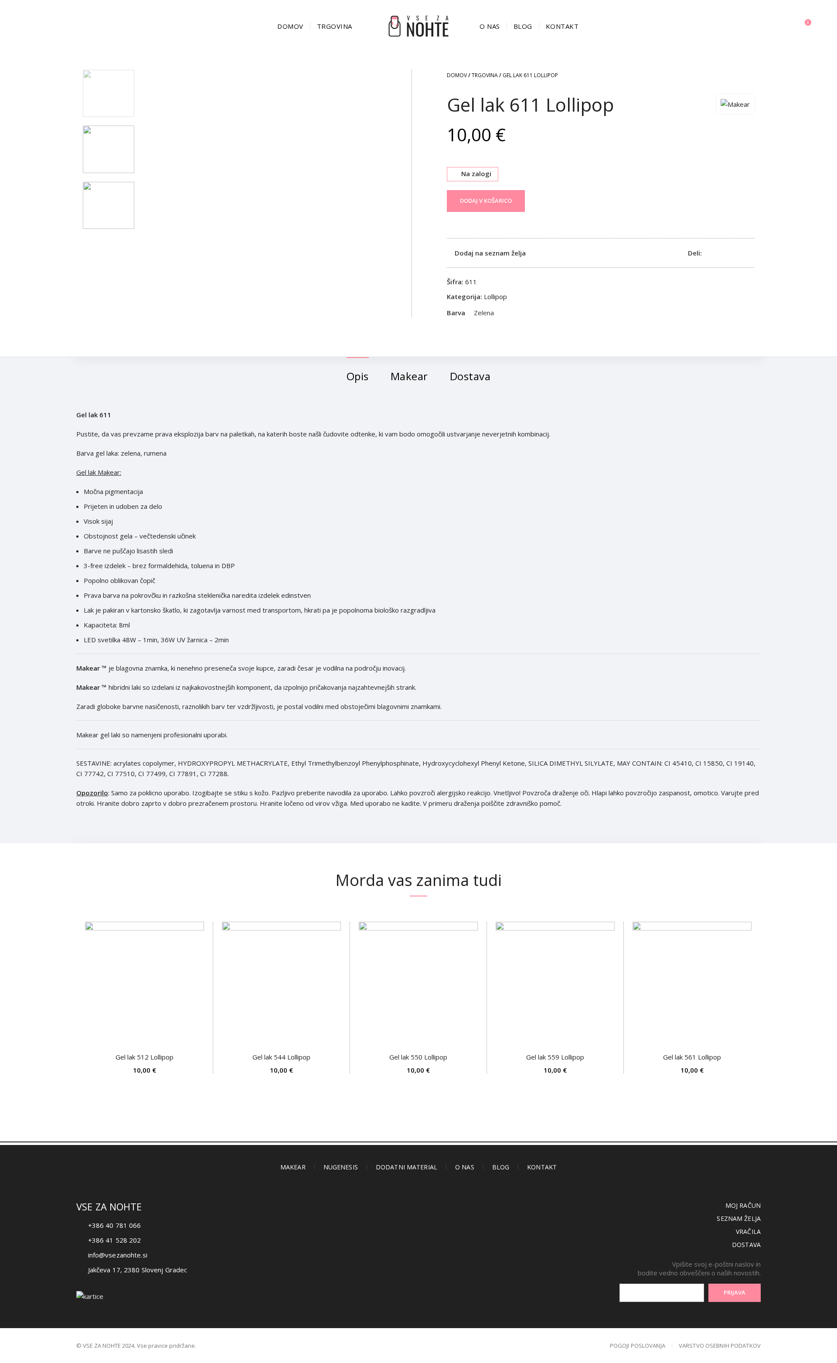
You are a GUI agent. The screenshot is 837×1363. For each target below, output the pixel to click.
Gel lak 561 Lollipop (692, 1057)
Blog (501, 1167)
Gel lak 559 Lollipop (555, 1057)
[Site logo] (418, 25)
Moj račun (743, 1205)
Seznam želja (739, 1218)
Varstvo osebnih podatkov (720, 1345)
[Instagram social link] (418, 1255)
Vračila (748, 1231)
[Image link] (89, 1295)
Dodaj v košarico (486, 200)
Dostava (746, 1244)
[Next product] (749, 76)
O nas (464, 1167)
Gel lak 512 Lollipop (145, 1057)
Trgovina (485, 75)
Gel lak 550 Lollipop (418, 1057)
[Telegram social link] (749, 253)
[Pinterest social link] (729, 253)
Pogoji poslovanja (637, 1345)
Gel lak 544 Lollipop (281, 1057)
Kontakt (542, 1167)
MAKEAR (293, 1167)
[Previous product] (732, 76)
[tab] (358, 372)
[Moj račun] (787, 26)
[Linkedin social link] (739, 253)
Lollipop (495, 296)
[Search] (30, 26)
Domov (457, 75)
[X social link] (719, 253)
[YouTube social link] (439, 1255)
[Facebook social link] (709, 253)
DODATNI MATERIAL (406, 1167)
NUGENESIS (340, 1167)
